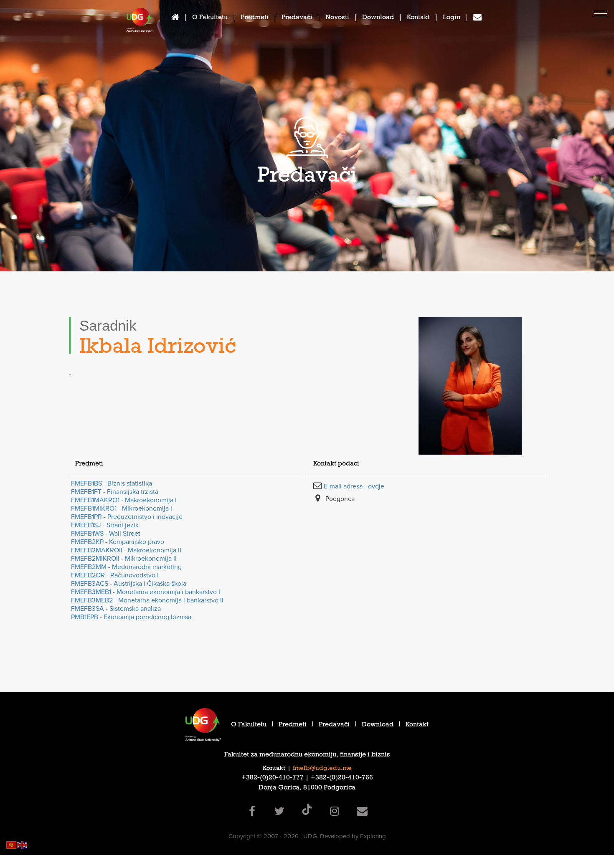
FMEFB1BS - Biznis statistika (111, 483)
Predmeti (255, 18)
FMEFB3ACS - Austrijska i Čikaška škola (128, 583)
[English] (22, 844)
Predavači (297, 18)
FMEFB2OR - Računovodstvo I (115, 575)
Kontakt (418, 18)
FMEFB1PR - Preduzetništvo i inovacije (127, 517)
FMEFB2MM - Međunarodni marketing (126, 567)
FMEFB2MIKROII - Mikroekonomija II (124, 558)
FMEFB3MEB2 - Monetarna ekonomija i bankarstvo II (147, 600)
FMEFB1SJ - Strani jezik (105, 525)
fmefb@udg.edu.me (322, 769)
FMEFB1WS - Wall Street (105, 533)
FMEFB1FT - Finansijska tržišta (114, 491)
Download (378, 18)
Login (451, 18)
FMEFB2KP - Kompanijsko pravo (117, 542)
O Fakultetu (210, 18)
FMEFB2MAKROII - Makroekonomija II (126, 550)
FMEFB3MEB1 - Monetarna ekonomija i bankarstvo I (145, 592)
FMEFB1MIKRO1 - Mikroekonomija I (121, 508)
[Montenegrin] (11, 844)
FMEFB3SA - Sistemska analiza (116, 608)
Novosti (337, 18)
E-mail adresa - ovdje (354, 486)
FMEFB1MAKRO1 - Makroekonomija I (124, 500)
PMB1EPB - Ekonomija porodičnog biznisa (131, 617)
